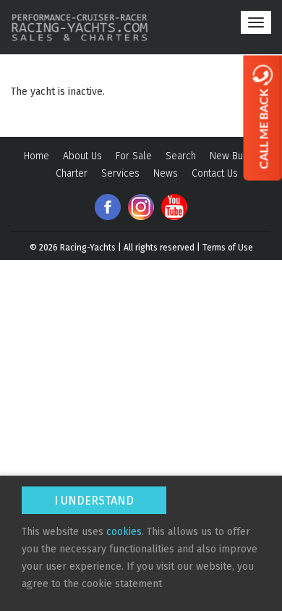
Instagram (141, 207)
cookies (124, 532)
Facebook (108, 207)
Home (36, 156)
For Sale (134, 156)
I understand (94, 500)
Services (120, 173)
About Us (82, 156)
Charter (71, 173)
